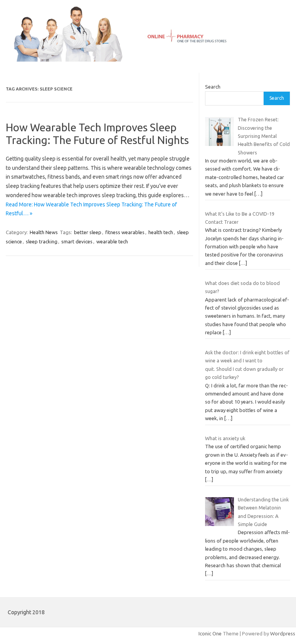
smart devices (76, 241)
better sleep (87, 232)
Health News (44, 232)
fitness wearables (125, 232)
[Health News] (148, 60)
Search (212, 86)
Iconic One (210, 633)
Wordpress (282, 633)
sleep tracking (41, 241)
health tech (160, 232)
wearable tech (112, 241)
